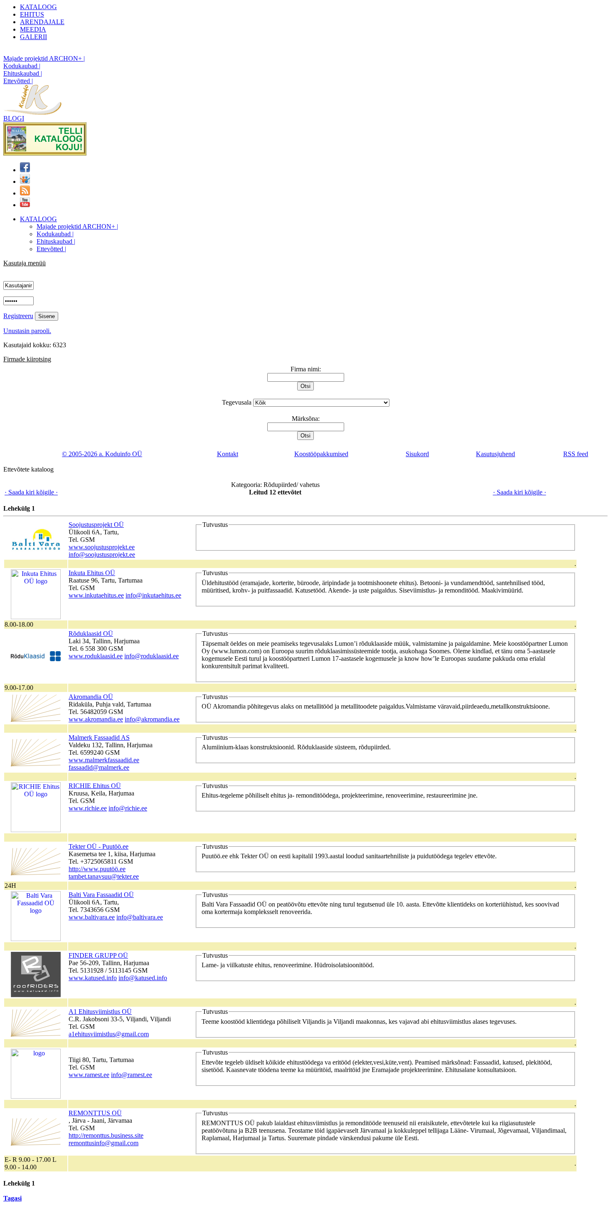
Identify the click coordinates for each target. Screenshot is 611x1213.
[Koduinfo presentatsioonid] (25, 181)
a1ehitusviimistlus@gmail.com (109, 1034)
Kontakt (227, 453)
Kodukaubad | (21, 65)
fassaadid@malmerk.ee (99, 767)
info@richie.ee (127, 808)
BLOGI (13, 118)
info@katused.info (142, 977)
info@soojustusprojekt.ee (102, 554)
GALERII (33, 36)
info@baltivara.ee (139, 917)
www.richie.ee (88, 808)
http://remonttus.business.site (106, 1135)
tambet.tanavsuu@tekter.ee (104, 876)
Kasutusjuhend (495, 453)
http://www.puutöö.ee (97, 868)
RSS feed (575, 453)
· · (31, 492)
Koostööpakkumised (321, 453)
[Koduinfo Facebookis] (25, 169)
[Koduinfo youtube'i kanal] (25, 204)
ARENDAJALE (42, 21)
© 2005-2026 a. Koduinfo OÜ (102, 453)
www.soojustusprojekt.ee (102, 547)
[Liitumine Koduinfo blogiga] (25, 193)
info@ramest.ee (131, 1074)
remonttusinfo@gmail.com (103, 1142)
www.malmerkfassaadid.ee (104, 759)
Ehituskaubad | (22, 73)
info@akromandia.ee (152, 719)
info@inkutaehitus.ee (153, 595)
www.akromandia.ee (96, 719)
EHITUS (32, 14)
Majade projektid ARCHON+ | (44, 58)
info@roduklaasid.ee (151, 656)
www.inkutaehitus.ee (96, 595)
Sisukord (417, 453)
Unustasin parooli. (27, 330)
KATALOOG (38, 6)
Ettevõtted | (18, 80)
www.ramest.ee (89, 1074)
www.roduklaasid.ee (96, 656)
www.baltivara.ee (92, 917)
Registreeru (18, 315)
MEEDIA (33, 29)
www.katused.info (93, 977)
